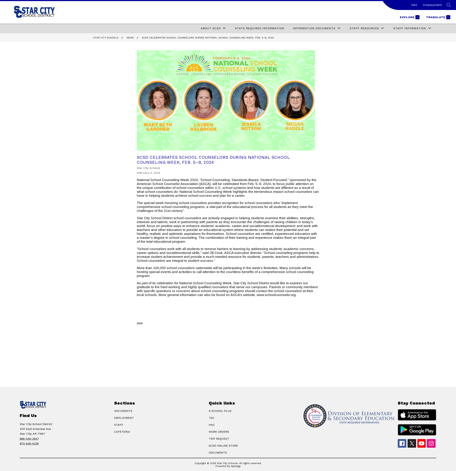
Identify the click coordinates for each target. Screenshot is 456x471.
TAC (211, 417)
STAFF (118, 424)
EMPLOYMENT (124, 417)
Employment (432, 5)
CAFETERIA (122, 431)
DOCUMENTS (123, 411)
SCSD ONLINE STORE (223, 445)
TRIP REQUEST (219, 438)
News (130, 37)
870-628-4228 (29, 443)
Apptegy (236, 466)
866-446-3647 (29, 438)
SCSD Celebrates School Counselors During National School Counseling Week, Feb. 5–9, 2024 (208, 37)
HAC (414, 5)
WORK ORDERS (219, 431)
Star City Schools (105, 37)
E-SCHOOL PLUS (220, 411)
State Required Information (259, 28)
